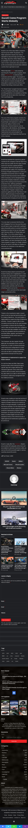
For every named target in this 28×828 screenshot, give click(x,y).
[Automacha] (10, 2)
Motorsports (5, 762)
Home (4, 12)
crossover (17, 656)
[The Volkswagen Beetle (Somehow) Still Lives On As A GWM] (23, 713)
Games (5, 779)
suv (12, 661)
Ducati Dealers (9, 75)
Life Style (4, 757)
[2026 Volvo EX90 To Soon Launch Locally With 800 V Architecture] (5, 707)
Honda (15, 658)
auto (14, 461)
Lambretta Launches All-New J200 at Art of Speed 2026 (7, 566)
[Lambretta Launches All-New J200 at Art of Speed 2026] (7, 560)
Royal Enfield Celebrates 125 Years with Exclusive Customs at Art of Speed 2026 (7, 549)
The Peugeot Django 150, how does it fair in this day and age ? (20, 566)
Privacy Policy (20, 815)
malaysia (21, 658)
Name (3, 601)
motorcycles (20, 464)
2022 (12, 653)
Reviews (4, 767)
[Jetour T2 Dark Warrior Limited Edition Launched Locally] (23, 702)
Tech (3, 769)
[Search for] (26, 3)
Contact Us (17, 817)
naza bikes (10, 468)
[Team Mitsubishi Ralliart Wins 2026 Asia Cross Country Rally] (23, 707)
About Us (23, 817)
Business (4, 752)
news (19, 468)
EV (11, 658)
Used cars (4, 774)
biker (21, 461)
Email (3, 607)
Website (3, 612)
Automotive (5, 750)
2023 (16, 653)
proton (8, 661)
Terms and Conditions (8, 817)
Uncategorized (5, 772)
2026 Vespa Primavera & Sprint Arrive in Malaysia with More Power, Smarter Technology (20, 549)
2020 (7, 461)
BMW (3, 656)
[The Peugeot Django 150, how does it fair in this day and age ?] (21, 560)
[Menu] (2, 3)
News (3, 764)
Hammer (5, 24)
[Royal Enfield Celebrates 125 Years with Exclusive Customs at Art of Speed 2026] (7, 541)
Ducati (13, 71)
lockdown (17, 444)
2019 (3, 653)
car (7, 656)
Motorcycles (10, 12)
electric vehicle (5, 658)
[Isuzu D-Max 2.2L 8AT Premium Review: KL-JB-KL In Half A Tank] (5, 702)
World (3, 776)
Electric (22, 656)
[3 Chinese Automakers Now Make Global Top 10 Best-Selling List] (14, 702)
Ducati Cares (8, 464)
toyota (16, 661)
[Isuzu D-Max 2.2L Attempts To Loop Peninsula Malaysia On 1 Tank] (14, 707)
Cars (3, 755)
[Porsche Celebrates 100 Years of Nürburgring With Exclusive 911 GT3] (14, 713)
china (11, 656)
